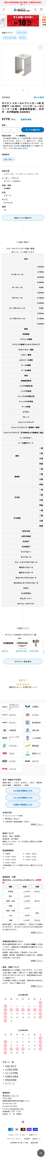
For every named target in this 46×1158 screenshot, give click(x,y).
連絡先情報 (34, 1143)
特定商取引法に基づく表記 (19, 1143)
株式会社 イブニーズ (11, 1095)
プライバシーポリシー (14, 1139)
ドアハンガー (22, 32)
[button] (4, 9)
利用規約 (27, 1139)
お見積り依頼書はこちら (23, 804)
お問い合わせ (10, 1066)
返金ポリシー (33, 1135)
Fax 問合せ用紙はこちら (23, 790)
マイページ (10, 1083)
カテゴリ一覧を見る (23, 661)
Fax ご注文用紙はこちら (23, 797)
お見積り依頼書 (11, 1076)
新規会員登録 (10, 1079)
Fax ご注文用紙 (11, 1073)
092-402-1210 (20, 148)
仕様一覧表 (7, 159)
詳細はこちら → (37, 824)
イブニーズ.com (19, 1135)
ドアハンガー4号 (9, 38)
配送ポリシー (37, 1139)
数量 (4, 125)
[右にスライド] (28, 90)
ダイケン (22, 38)
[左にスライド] (17, 90)
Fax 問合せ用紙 (11, 1069)
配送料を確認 (26, 119)
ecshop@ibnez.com (16, 1109)
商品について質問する (23, 218)
